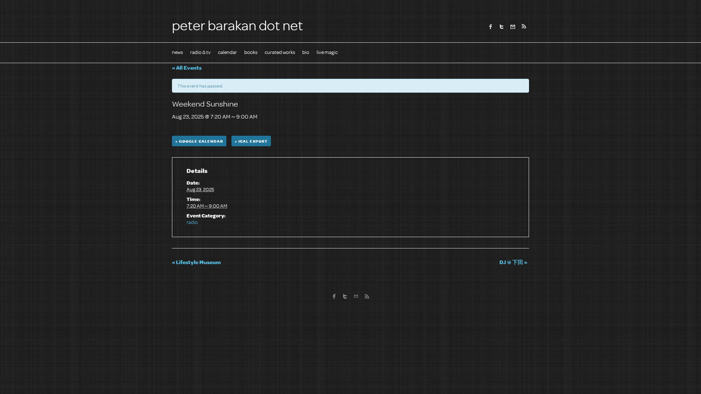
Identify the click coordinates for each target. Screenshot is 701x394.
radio (192, 222)
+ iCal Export (251, 141)
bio (305, 52)
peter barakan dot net (237, 25)
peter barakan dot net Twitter (501, 26)
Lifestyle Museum (196, 262)
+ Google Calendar (199, 141)
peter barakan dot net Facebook (490, 26)
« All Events (187, 67)
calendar (227, 52)
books (250, 52)
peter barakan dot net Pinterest (512, 26)
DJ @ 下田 (513, 262)
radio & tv (200, 52)
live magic (327, 52)
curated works (280, 52)
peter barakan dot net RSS (523, 26)
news (177, 52)
